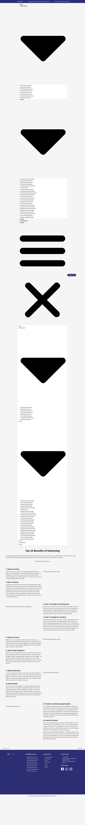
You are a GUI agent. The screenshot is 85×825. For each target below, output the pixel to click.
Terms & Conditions (48, 757)
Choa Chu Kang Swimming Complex (28, 193)
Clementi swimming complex (27, 201)
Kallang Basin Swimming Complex (28, 208)
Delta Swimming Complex (26, 203)
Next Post (81, 748)
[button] (42, 275)
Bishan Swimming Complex (27, 180)
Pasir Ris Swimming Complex (27, 199)
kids (20, 643)
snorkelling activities (52, 623)
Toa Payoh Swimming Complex (27, 179)
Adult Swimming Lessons (26, 85)
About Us (46, 760)
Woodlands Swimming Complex (27, 194)
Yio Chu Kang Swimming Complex (28, 213)
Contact (22, 222)
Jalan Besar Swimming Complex (28, 186)
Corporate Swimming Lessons (27, 96)
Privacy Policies (47, 758)
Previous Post (5, 748)
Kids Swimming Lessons (26, 87)
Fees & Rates (47, 762)
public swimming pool (69, 713)
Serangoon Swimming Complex (27, 205)
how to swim (13, 555)
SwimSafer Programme (26, 97)
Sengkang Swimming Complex (27, 212)
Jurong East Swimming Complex (28, 191)
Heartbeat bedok (24, 187)
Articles (22, 219)
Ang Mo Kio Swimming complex (27, 210)
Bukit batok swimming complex (27, 198)
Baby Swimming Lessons (32, 757)
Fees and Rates (24, 220)
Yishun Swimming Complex (27, 215)
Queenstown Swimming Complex (28, 206)
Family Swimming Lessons (26, 94)
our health (24, 687)
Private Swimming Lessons (26, 90)
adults (25, 643)
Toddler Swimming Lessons (27, 89)
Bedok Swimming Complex (26, 184)
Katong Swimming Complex (27, 182)
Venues (46, 764)
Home (21, 4)
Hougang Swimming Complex (27, 189)
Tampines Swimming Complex (27, 217)
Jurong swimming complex (26, 196)
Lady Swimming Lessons (26, 92)
